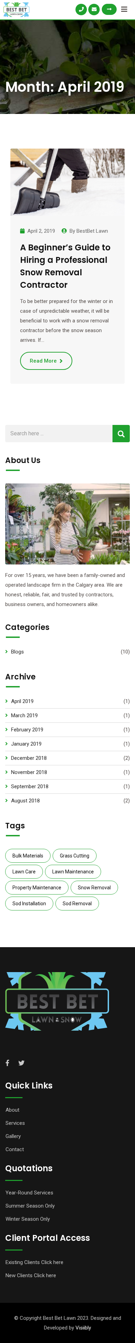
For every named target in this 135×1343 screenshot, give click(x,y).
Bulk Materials (27, 856)
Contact (15, 1149)
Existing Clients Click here (34, 1262)
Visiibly (83, 1328)
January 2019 (26, 744)
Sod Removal (77, 903)
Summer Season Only (30, 1206)
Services (15, 1123)
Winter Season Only (28, 1219)
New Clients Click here (31, 1275)
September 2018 (29, 786)
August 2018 (25, 801)
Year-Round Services (29, 1193)
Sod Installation (29, 903)
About (12, 1110)
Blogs (17, 652)
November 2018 (29, 772)
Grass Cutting (74, 856)
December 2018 (29, 758)
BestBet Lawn (92, 231)
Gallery (13, 1136)
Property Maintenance (36, 887)
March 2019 (24, 715)
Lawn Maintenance (73, 871)
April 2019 (22, 701)
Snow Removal (94, 887)
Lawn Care (24, 871)
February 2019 (27, 730)
